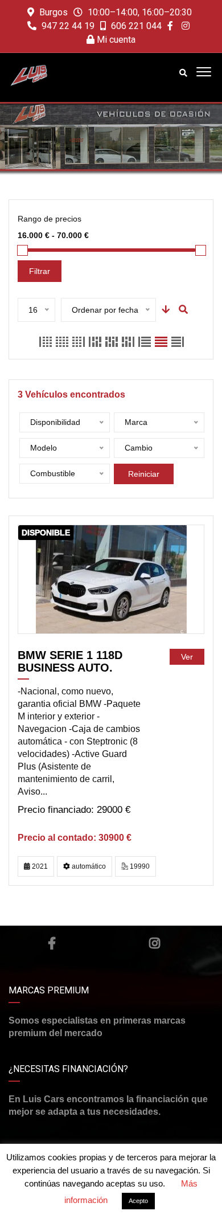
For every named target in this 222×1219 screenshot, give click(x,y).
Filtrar (39, 271)
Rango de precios (49, 218)
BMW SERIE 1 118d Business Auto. (70, 661)
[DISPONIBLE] (111, 579)
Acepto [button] (138, 1200)
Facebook (52, 943)
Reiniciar (143, 473)
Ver (187, 656)
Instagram (154, 943)
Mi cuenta (114, 39)
